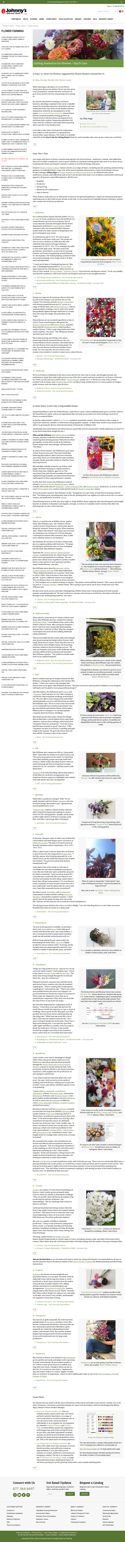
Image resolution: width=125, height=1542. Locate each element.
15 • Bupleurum (39, 1353)
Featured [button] (87, 19)
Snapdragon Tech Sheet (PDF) (100, 1023)
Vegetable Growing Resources (46, 1510)
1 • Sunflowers (38, 212)
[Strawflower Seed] (101, 1083)
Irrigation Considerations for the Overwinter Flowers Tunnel (13, 450)
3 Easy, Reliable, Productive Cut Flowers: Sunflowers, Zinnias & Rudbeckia (13, 39)
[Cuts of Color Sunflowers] (101, 237)
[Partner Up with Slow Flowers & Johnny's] (78, 44)
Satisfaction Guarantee (15, 1513)
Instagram (66, 1111)
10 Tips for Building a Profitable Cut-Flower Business (14, 686)
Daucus (53, 929)
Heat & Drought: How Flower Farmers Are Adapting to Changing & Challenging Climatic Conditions (15, 168)
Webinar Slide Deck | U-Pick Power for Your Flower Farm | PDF (14, 544)
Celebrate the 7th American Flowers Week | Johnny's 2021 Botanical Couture (15, 75)
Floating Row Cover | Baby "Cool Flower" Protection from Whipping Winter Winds (14, 425)
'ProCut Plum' (65, 267)
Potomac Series (50, 973)
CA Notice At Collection (68, 1533)
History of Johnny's (77, 1516)
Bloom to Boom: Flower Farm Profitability (12, 552)
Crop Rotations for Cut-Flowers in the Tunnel (14, 213)
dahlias (42, 1091)
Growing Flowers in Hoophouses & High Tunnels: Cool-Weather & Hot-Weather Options (15, 205)
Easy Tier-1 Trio (89, 124)
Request (84, 1494)
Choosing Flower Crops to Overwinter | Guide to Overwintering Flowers (14, 561)
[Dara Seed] (101, 938)
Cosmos (36, 1190)
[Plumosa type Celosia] (101, 542)
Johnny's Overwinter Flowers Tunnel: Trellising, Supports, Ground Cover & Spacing (15, 442)
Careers (73, 1519)
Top (35, 144)
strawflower (60, 1091)
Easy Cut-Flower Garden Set (49, 1411)
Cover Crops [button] (51, 19)
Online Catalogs (108, 1522)
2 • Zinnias (37, 293)
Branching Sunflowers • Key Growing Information (57, 280)
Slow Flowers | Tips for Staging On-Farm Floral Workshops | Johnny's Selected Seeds (14, 341)
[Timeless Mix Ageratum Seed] (101, 810)
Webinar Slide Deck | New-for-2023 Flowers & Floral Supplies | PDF (13, 569)
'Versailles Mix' (46, 489)
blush (89, 1115)
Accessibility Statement (67, 1535)
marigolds (56, 1100)
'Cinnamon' (37, 694)
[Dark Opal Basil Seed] (101, 703)
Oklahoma (37, 1096)
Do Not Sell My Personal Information (31, 1535)
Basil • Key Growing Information (50, 737)
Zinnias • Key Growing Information (51, 356)
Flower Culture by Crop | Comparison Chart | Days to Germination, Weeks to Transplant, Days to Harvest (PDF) (15, 142)
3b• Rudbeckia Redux (41, 613)
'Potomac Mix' (86, 994)
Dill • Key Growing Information (49, 784)
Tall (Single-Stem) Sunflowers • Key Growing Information (60, 278)
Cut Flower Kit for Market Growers (104, 477)
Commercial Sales (109, 1510)
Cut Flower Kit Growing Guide (53, 1457)
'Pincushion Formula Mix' (91, 1292)
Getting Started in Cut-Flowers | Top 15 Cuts (14, 160)
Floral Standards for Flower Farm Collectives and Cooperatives (14, 482)
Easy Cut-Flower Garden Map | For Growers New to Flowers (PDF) (13, 118)
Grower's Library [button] (106, 19)
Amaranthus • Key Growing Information (53, 912)
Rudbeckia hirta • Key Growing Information (54, 388)
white (98, 1112)
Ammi (44, 929)
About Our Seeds (77, 1510)
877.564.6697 (23, 1489)
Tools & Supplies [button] (66, 19)
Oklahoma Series (51, 327)
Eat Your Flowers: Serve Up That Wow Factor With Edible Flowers (15, 497)
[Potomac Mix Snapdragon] (101, 980)
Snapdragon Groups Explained (12, 649)
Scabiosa (36, 1274)
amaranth (67, 854)
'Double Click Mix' (62, 1237)
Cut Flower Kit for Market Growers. (52, 1443)
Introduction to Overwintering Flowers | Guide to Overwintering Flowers (13, 178)
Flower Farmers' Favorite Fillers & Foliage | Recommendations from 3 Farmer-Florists (14, 151)
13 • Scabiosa (38, 1270)
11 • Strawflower (39, 1053)
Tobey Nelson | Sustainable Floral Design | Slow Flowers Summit (14, 401)
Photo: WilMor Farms (108, 1365)
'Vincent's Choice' (70, 271)
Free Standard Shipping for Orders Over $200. (61, 2)
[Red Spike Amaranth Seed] (101, 859)
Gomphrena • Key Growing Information (53, 1342)
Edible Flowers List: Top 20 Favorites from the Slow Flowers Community (14, 605)
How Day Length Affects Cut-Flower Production (14, 196)
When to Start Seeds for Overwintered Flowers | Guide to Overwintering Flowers (13, 506)
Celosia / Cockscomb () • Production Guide (66, 602)
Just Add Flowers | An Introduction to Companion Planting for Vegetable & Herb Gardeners (15, 269)
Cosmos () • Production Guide (62, 1248)
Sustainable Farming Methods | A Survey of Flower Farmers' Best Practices (13, 288)
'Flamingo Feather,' (49, 585)
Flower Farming (33, 26)
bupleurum (70, 1358)
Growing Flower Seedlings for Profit (15, 235)
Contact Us (10, 1510)
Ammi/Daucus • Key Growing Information (53, 953)
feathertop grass (56, 1093)
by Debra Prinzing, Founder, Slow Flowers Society (52, 80)
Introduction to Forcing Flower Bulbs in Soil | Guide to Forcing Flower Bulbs (15, 514)
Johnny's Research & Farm (80, 1513)
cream (104, 1112)
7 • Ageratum (38, 795)
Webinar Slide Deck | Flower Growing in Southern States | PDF (15, 628)
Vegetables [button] (16, 19)
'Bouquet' (84, 778)
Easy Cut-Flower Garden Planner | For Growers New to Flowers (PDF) (15, 126)
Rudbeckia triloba (97, 665)
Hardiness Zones (42, 1519)
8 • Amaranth (38, 834)
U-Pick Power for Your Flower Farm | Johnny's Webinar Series (14, 613)
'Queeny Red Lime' (61, 307)
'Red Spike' (99, 890)
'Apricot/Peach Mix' (44, 1132)
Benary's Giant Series (41, 325)
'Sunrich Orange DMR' (74, 487)
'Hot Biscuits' (64, 892)
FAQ (8, 1522)
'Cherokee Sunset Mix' (64, 382)
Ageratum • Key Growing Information (52, 823)
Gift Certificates (108, 1525)
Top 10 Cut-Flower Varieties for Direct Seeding (15, 416)
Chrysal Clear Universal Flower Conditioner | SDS (13, 678)
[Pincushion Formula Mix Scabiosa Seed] (101, 1280)
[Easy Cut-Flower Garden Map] (101, 1424)
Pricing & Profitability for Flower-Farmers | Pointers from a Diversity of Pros (14, 278)
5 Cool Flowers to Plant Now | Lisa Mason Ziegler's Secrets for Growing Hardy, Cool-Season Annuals (15, 92)
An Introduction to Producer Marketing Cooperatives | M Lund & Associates (14, 187)
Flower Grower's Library (50, 168)
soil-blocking (45, 1161)
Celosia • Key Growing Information (51, 599)
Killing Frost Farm (40, 843)
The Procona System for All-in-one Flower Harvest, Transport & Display (15, 433)
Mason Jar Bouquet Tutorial (12, 389)
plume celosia (88, 569)
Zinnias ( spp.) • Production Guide (59, 359)
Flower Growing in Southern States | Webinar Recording (14, 522)
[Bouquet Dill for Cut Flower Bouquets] (101, 763)
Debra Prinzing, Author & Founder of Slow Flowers (101, 111)
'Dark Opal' (109, 715)
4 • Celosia (37, 517)
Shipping (10, 1516)
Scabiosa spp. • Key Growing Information (53, 1304)
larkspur (56, 1103)
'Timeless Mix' (102, 824)
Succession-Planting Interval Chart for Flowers (14, 371)
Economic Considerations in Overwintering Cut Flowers (11, 408)
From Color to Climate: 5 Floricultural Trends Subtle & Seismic (15, 133)
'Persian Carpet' (60, 1096)
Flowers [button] (33, 19)
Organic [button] (78, 19)
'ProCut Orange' (56, 271)
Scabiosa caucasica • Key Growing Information (55, 1302)
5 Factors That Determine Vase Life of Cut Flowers (15, 48)
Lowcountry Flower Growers (50, 113)
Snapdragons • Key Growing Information (53, 1037)
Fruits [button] (25, 19)
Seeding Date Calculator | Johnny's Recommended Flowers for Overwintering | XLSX (14, 259)
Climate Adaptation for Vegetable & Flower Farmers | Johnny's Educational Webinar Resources (14, 474)
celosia (63, 498)
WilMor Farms (61, 435)
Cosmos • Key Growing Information (51, 1245)
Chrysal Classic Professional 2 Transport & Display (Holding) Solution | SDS (13, 578)
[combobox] (107, 11)
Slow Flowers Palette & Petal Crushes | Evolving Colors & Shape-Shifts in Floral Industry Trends (14, 297)
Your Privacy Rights (51, 1533)
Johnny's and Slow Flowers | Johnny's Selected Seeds (15, 306)
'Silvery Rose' (89, 1147)
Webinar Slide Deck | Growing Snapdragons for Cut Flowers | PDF (14, 620)
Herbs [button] (41, 19)
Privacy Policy (37, 1533)
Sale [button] (95, 19)
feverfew (70, 1103)
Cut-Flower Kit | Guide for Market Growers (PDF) (13, 111)
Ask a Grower (40, 1522)
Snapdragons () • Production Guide (65, 1039)
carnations (50, 1091)
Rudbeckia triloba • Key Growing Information (55, 391)
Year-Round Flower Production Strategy (13, 241)
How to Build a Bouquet (10, 394)
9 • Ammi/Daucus (40, 923)
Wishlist (105, 1519)
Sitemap (69, 1538)
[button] (3, 2)
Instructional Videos (43, 1513)
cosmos (63, 1103)
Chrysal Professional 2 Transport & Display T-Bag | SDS (15, 490)
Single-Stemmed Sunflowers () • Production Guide (70, 283)
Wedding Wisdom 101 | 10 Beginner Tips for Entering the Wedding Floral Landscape (14, 351)
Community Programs (78, 1522)
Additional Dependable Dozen (95, 127)
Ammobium (37, 1093)
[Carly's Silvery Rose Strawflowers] (101, 1133)
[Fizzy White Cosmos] (101, 1209)
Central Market (59, 226)
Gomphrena (85, 1363)
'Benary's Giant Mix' (65, 302)
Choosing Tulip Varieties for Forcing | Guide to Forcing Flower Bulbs (15, 693)
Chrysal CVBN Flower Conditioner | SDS (14, 671)
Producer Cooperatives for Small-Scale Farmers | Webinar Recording (14, 465)
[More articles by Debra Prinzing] (101, 100)
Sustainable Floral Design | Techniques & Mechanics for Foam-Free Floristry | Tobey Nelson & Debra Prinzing (15, 381)
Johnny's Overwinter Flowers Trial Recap (14, 458)
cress (41, 1103)
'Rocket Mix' (65, 973)
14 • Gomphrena (39, 1316)
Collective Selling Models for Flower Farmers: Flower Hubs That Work (15, 84)
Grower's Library (8, 26)
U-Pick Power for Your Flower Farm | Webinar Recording (14, 656)
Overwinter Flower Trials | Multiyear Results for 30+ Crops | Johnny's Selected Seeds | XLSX (15, 250)
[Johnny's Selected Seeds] (14, 11)
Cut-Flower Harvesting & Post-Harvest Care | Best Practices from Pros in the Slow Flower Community (14, 102)
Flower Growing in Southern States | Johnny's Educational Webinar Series (15, 663)
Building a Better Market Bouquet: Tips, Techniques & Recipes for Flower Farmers (15, 332)
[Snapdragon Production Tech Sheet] (101, 1014)
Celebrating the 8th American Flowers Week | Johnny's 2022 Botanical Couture (12, 66)
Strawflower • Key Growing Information (53, 1175)
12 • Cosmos (37, 1186)
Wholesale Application (110, 1513)
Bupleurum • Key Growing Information (52, 1380)
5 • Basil (36, 674)
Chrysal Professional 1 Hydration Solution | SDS (14, 537)
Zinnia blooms (86, 340)
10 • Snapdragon (39, 965)
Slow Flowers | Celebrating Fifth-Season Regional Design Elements (13, 314)
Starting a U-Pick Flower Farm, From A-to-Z (15, 221)
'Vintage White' (56, 1130)
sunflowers (70, 1098)
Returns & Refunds (13, 1519)
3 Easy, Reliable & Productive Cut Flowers (76, 172)
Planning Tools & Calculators (46, 1516)
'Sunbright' (59, 487)
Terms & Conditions (14, 1525)
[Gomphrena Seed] (101, 1340)
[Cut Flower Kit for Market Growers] (101, 454)
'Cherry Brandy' (73, 380)
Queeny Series (59, 325)
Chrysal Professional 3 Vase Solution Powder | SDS (12, 598)
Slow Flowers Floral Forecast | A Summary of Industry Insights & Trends (13, 322)
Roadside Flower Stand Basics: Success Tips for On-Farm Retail (13, 228)
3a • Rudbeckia (38, 371)
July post (51, 1114)
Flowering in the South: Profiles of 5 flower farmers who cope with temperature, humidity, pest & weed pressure (14, 588)
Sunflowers (86, 259)
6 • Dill (35, 748)
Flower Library (20, 26)
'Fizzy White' (97, 1229)
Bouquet (36, 773)
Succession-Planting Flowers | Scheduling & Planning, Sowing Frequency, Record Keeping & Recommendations (12, 361)
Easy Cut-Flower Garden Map (101, 1437)
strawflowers (61, 1109)
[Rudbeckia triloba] (101, 638)
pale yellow (113, 1112)
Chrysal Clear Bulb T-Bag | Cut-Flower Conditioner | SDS (15, 643)
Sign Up (70, 1494)
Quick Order (107, 1516)
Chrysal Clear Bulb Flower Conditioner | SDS (11, 529)
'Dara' (82, 950)
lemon (66, 692)
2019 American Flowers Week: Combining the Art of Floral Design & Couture (14, 56)
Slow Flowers (63, 420)
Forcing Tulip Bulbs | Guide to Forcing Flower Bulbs (15, 635)
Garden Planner (54, 1425)
